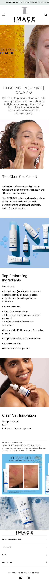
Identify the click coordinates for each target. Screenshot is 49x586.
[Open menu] (6, 15)
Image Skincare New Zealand (22, 573)
